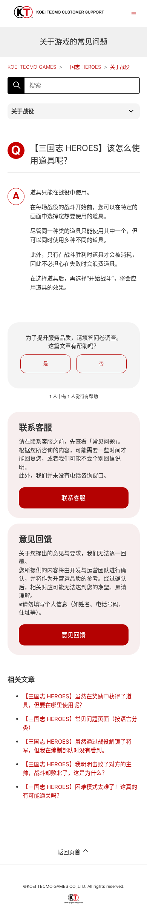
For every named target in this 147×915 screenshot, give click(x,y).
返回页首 (70, 852)
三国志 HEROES (83, 67)
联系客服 (73, 498)
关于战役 (120, 67)
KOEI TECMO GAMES (32, 67)
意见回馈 (73, 635)
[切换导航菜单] (133, 13)
